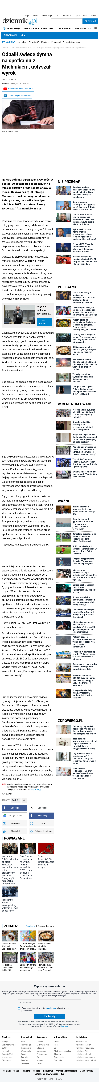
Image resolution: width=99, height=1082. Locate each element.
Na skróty (6, 1037)
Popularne (30, 926)
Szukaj (92, 21)
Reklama (26, 1071)
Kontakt (7, 1071)
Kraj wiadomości (46, 926)
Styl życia (58, 1060)
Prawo (56, 1042)
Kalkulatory (81, 1037)
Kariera (36, 1071)
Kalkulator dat (81, 1042)
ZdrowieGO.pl (66, 16)
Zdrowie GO (33, 42)
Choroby (57, 1054)
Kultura (39, 1063)
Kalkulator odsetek (83, 1054)
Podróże (24, 1060)
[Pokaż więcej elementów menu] (95, 28)
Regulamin (48, 1071)
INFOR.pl (25, 16)
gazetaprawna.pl (82, 16)
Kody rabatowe (43, 1045)
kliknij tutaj (64, 1026)
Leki (55, 1048)
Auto (23, 1042)
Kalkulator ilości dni (83, 1045)
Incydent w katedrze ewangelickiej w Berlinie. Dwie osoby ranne (10, 905)
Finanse (57, 1045)
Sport (23, 1054)
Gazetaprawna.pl (9, 1045)
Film (38, 1057)
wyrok (15, 800)
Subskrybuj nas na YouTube (20, 88)
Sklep (93, 16)
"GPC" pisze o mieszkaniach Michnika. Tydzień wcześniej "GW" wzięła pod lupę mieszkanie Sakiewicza (27, 867)
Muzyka (40, 1060)
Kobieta (40, 1042)
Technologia (26, 1045)
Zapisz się (49, 1016)
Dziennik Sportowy (71, 42)
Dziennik (5, 48)
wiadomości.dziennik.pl (20, 48)
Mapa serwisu (86, 1071)
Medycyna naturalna (62, 1051)
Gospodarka (26, 1048)
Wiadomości (10, 35)
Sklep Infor (6, 1060)
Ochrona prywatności (66, 1071)
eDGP (4, 1048)
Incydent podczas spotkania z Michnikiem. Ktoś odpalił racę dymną (43, 310)
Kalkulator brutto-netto (85, 1057)
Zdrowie (24, 1057)
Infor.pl (5, 1042)
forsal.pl (35, 16)
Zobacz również (42, 322)
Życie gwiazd (42, 1054)
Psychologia (59, 1057)
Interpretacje (7, 1057)
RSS (62, 1074)
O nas (16, 1071)
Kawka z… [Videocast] (51, 42)
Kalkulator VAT (82, 1051)
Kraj (23, 35)
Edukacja (40, 1048)
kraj (34, 48)
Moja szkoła (41, 1051)
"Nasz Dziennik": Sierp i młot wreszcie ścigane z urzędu (46, 862)
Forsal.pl (5, 1051)
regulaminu (51, 1008)
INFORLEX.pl (47, 16)
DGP (56, 16)
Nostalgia (22, 42)
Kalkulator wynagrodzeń (86, 1060)
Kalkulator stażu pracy (85, 1048)
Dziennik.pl (26, 1037)
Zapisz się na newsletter (19, 95)
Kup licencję (36, 789)
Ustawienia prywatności (46, 1074)
